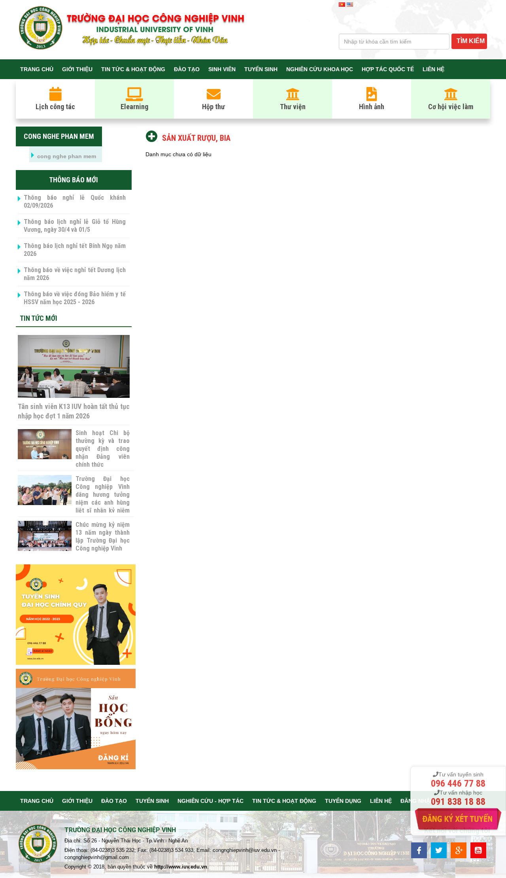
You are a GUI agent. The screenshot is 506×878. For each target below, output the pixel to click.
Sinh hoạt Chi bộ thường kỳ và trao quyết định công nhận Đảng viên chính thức (102, 448)
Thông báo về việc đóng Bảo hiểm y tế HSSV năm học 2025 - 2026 (75, 298)
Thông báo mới (73, 180)
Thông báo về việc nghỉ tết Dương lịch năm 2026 (75, 274)
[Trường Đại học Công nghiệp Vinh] (38, 845)
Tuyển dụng (343, 801)
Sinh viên (222, 69)
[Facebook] (419, 849)
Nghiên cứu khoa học (319, 69)
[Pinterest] (478, 849)
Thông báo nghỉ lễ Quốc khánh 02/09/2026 (75, 201)
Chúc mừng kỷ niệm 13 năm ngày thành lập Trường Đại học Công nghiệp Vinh (102, 536)
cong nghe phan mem (59, 136)
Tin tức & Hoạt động (133, 69)
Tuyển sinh (261, 69)
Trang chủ (36, 69)
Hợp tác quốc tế (388, 69)
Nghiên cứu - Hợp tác (210, 801)
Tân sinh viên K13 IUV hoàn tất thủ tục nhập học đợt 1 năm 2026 (74, 411)
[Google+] (458, 849)
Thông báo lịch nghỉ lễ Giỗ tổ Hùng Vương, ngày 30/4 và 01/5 (75, 225)
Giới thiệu (77, 69)
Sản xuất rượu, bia (195, 138)
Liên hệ (433, 69)
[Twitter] (439, 849)
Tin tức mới (38, 318)
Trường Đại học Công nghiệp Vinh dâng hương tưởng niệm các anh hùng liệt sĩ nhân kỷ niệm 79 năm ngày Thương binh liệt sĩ (102, 502)
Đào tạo (187, 69)
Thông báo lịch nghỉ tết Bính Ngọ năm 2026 (75, 249)
